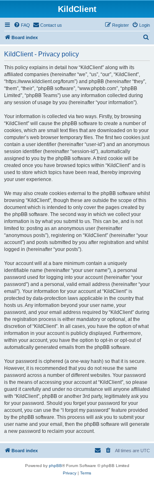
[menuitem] (22, 25)
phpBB (55, 465)
